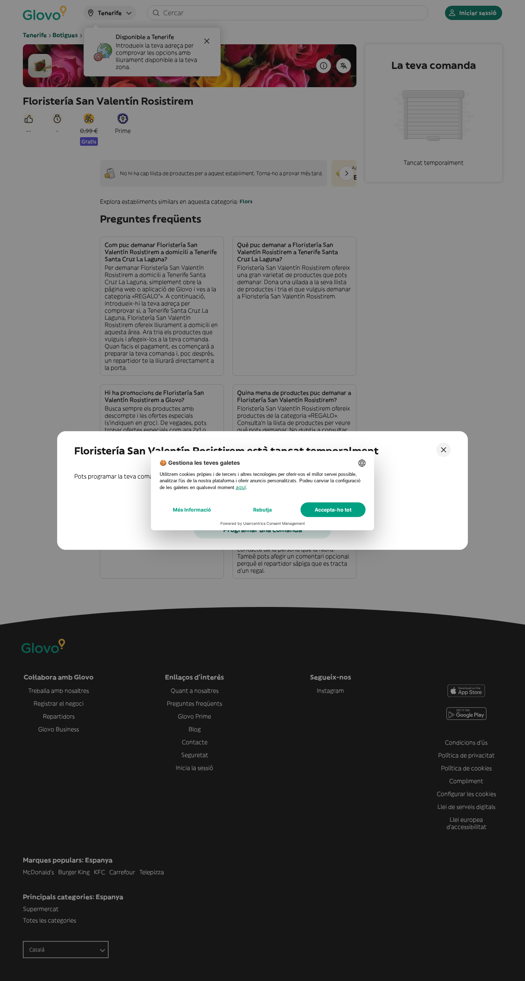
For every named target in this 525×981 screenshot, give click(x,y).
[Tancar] (443, 450)
